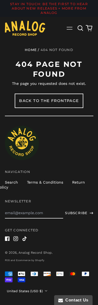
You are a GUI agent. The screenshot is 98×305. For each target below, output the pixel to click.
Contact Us (75, 300)
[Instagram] (15, 238)
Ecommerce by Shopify (30, 260)
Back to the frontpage (49, 100)
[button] (80, 28)
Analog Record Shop (35, 253)
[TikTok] (24, 238)
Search (11, 182)
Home (31, 50)
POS (7, 260)
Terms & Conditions (45, 182)
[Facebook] (7, 238)
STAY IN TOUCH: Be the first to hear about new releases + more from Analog (49, 8)
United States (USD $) (25, 291)
